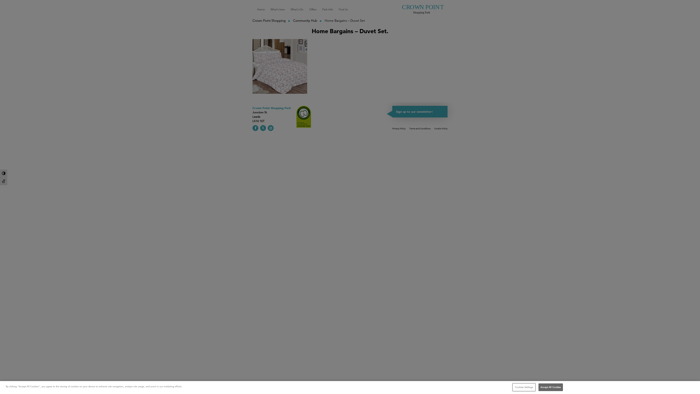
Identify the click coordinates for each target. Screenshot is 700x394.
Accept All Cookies (550, 387)
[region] (350, 387)
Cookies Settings (524, 387)
